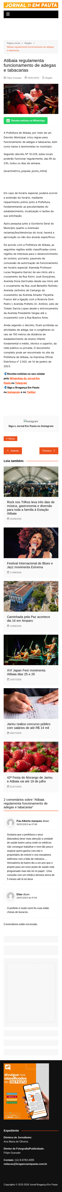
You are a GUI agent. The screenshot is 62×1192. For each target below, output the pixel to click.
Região (48, 78)
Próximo (47, 450)
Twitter (31, 392)
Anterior (15, 450)
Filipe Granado (14, 78)
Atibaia (11, 438)
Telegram (21, 382)
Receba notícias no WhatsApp (28, 120)
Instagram (13, 392)
